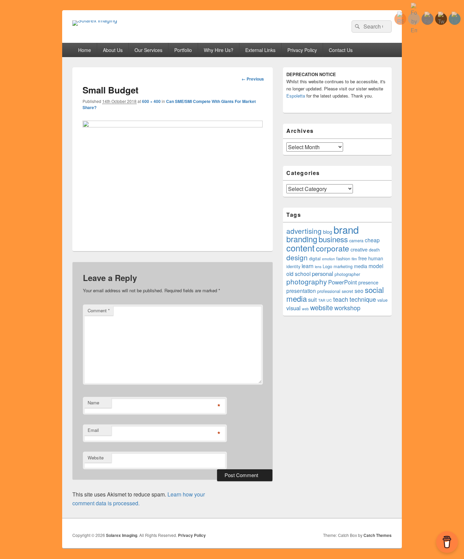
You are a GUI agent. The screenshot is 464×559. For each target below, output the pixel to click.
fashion (343, 259)
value (382, 300)
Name (93, 402)
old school (298, 273)
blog (327, 231)
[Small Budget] (173, 125)
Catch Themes (377, 535)
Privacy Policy (302, 50)
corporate (332, 248)
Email (93, 430)
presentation (301, 290)
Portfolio (183, 50)
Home (84, 50)
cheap (372, 240)
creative (359, 249)
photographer (347, 274)
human (375, 258)
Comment (99, 310)
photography (306, 281)
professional (328, 291)
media (360, 266)
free (362, 258)
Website (96, 457)
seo (359, 290)
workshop (347, 307)
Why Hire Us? (218, 50)
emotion (328, 258)
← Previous (253, 79)
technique (363, 299)
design (297, 257)
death (374, 250)
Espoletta (295, 95)
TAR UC (325, 300)
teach (340, 299)
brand (346, 229)
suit (312, 299)
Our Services (148, 50)
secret (347, 291)
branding (301, 239)
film (354, 258)
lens (318, 266)
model (376, 265)
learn (308, 265)
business (333, 238)
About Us (113, 50)
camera (356, 241)
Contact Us (341, 50)
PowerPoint (342, 282)
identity (293, 266)
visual (293, 308)
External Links (260, 50)
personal (322, 273)
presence (368, 282)
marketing (343, 266)
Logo (327, 266)
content (300, 248)
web (305, 308)
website (321, 307)
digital (315, 259)
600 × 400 (151, 101)
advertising (304, 231)
